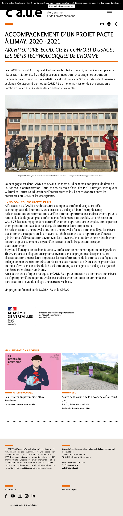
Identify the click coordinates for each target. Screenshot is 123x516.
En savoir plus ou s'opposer (61, 6)
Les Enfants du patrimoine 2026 (24, 397)
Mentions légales (70, 489)
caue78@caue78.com (75, 462)
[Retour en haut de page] (114, 507)
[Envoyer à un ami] (102, 24)
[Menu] (109, 11)
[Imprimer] (109, 24)
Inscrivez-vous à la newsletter (23, 505)
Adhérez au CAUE (70, 468)
